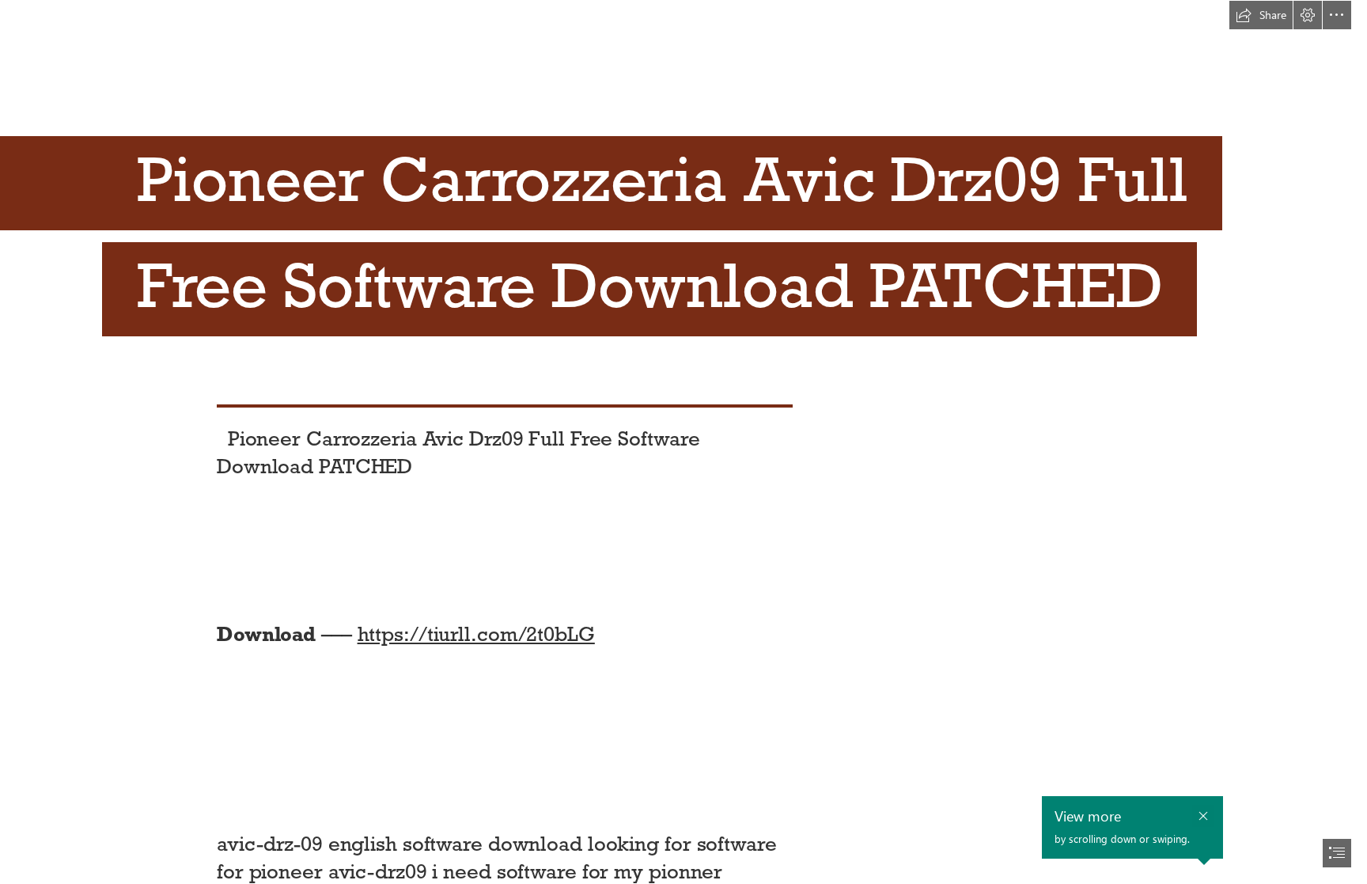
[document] (683, 442)
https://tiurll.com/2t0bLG (476, 634)
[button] (1261, 15)
